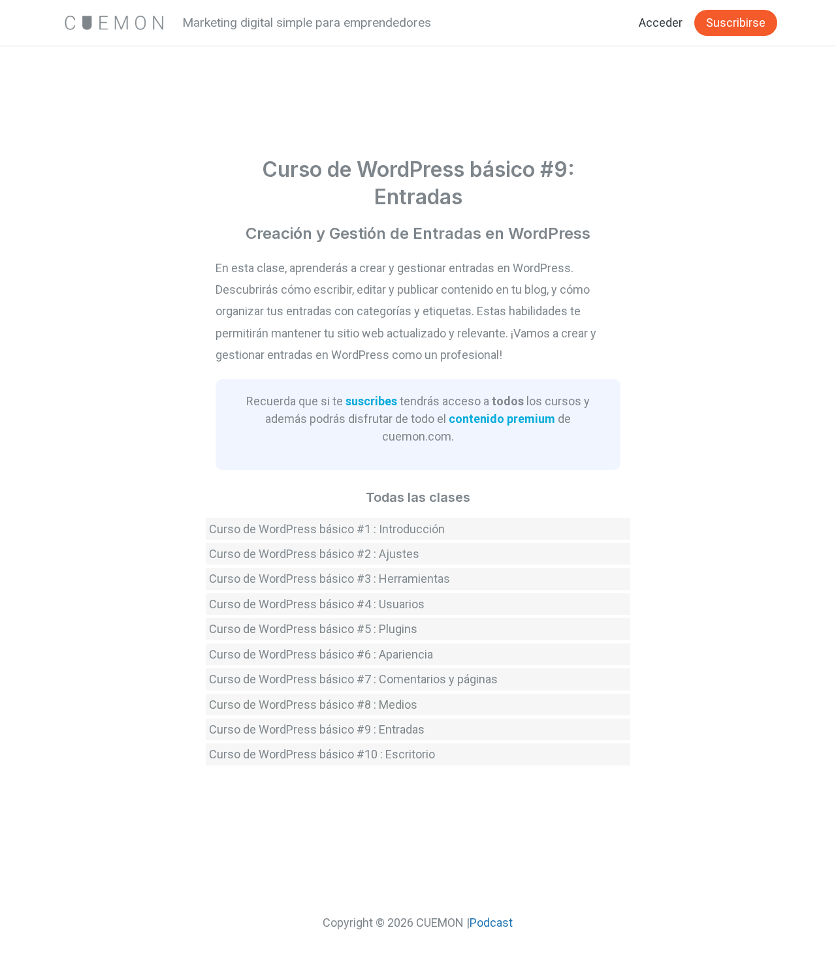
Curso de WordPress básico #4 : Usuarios (317, 604)
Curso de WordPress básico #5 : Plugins (313, 629)
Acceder (661, 22)
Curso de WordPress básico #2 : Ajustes (314, 554)
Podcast (491, 922)
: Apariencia (403, 654)
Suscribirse (735, 22)
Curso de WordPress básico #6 (290, 654)
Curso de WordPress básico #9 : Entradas (317, 729)
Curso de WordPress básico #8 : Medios (313, 704)
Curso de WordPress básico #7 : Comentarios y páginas (353, 679)
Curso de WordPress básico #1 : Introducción (327, 529)
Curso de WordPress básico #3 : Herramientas (329, 578)
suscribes (371, 401)
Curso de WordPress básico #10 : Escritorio (322, 754)
